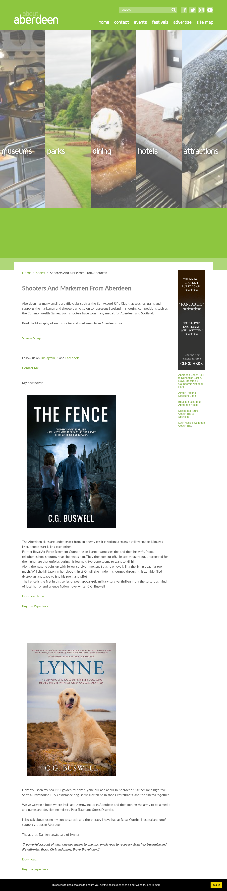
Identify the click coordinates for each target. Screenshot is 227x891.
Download (29, 859)
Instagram (48, 358)
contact (121, 22)
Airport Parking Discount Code (187, 394)
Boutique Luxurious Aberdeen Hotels (189, 403)
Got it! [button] (216, 885)
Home (26, 273)
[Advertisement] (113, 233)
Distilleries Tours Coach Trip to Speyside (188, 413)
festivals (160, 22)
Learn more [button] (154, 885)
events (140, 22)
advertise (182, 22)
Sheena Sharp (31, 338)
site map (205, 22)
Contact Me (30, 368)
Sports (40, 273)
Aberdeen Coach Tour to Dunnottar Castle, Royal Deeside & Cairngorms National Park (191, 381)
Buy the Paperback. (35, 606)
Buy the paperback (35, 869)
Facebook (72, 358)
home (104, 22)
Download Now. (33, 596)
